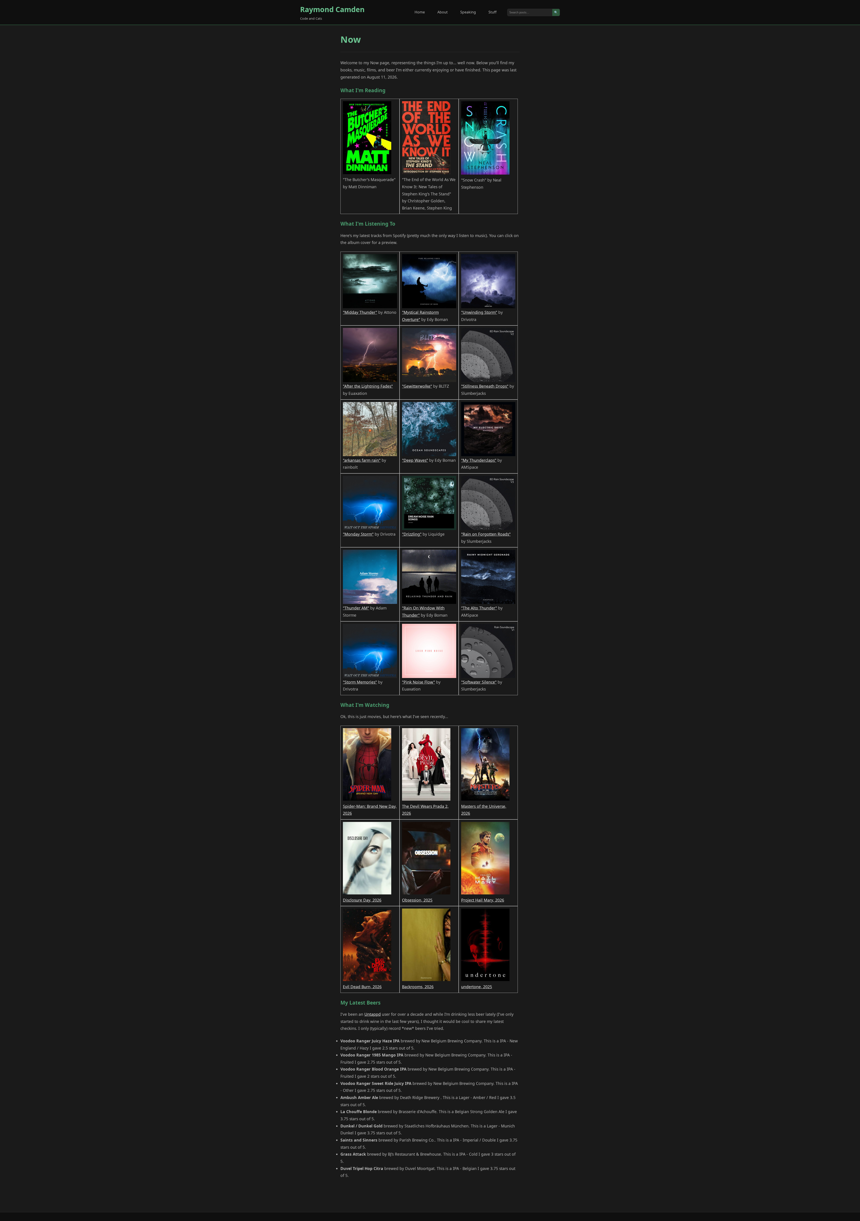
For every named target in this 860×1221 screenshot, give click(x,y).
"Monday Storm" (358, 534)
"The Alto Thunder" (479, 608)
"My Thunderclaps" (478, 460)
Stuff (492, 12)
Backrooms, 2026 (418, 986)
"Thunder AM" (356, 608)
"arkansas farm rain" (362, 460)
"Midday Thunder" (360, 312)
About (442, 12)
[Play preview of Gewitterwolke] (429, 355)
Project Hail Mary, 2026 (482, 900)
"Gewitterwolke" (417, 386)
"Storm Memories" (360, 682)
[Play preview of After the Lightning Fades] (370, 355)
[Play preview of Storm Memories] (370, 651)
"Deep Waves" (415, 460)
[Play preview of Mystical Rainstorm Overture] (429, 281)
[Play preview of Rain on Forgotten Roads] (488, 503)
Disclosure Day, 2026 (362, 900)
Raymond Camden (332, 9)
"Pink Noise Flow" (418, 682)
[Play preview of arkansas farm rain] (370, 429)
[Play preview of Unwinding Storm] (488, 281)
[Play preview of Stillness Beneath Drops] (488, 355)
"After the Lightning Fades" (368, 386)
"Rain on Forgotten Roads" (486, 534)
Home (420, 12)
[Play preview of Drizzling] (429, 503)
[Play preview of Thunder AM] (370, 577)
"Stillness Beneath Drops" (484, 386)
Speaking (468, 12)
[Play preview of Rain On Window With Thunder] (429, 577)
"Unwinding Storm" (479, 312)
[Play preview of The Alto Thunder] (488, 577)
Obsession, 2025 (417, 900)
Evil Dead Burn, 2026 (362, 986)
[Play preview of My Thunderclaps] (488, 429)
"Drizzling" (411, 534)
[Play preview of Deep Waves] (429, 429)
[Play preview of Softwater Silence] (488, 651)
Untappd (372, 1014)
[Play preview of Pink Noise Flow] (429, 651)
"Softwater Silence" (479, 682)
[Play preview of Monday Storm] (370, 503)
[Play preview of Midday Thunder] (370, 281)
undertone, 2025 (476, 986)
